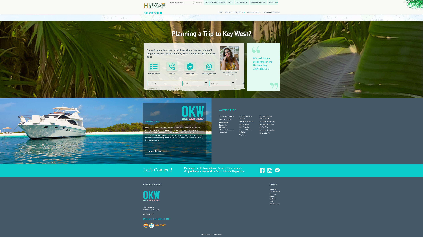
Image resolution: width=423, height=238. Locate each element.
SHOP (230, 2)
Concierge (272, 189)
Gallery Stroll (264, 133)
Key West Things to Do (234, 12)
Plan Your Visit (154, 73)
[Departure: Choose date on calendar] (233, 83)
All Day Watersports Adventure (226, 131)
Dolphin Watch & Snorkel (245, 117)
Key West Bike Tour (246, 121)
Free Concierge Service (215, 2)
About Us (273, 2)
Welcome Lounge (258, 2)
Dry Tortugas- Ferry (267, 124)
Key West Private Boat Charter (266, 117)
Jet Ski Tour (264, 127)
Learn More (154, 151)
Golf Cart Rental (225, 119)
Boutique (272, 194)
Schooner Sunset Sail (267, 121)
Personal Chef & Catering (245, 131)
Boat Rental (223, 122)
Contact (272, 199)
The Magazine (242, 2)
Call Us (172, 73)
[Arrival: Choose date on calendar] (206, 83)
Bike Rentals (244, 124)
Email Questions (209, 73)
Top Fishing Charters (226, 116)
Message (190, 73)
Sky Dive (242, 135)
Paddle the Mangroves (223, 126)
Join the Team (274, 204)
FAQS (271, 201)
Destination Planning (271, 12)
